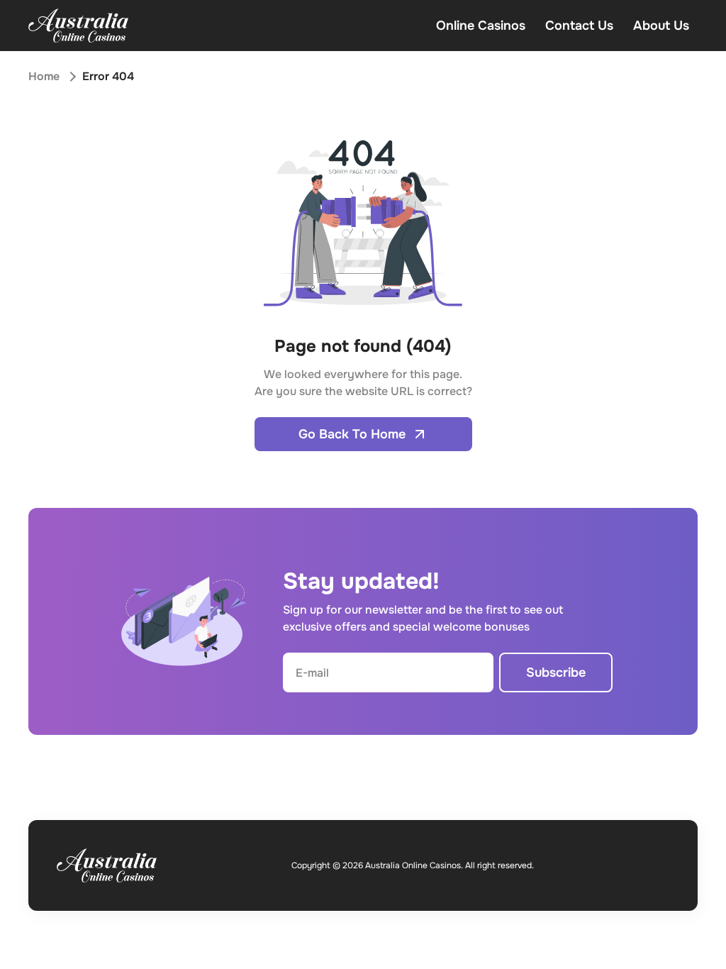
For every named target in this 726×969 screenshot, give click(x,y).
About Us (661, 25)
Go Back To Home (352, 434)
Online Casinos (480, 25)
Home (44, 76)
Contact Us (579, 25)
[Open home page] (78, 26)
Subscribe (556, 672)
